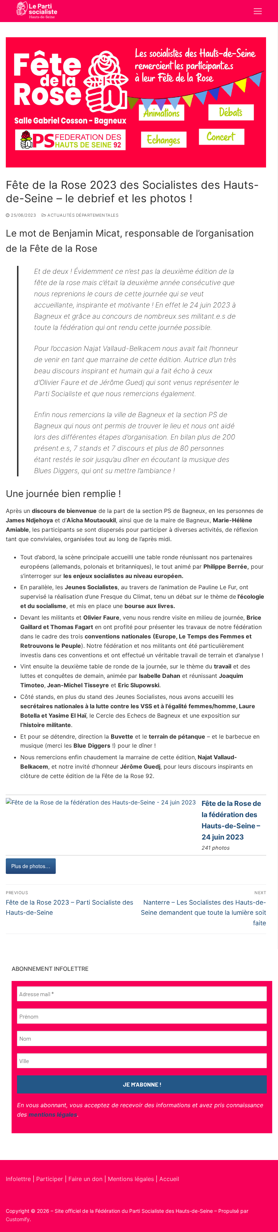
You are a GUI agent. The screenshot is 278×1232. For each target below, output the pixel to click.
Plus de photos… (30, 866)
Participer (50, 1178)
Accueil (169, 1178)
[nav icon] (257, 11)
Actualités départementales (82, 215)
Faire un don (85, 1178)
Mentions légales (131, 1178)
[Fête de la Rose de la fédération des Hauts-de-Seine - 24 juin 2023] (101, 802)
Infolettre (19, 1178)
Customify (18, 1219)
